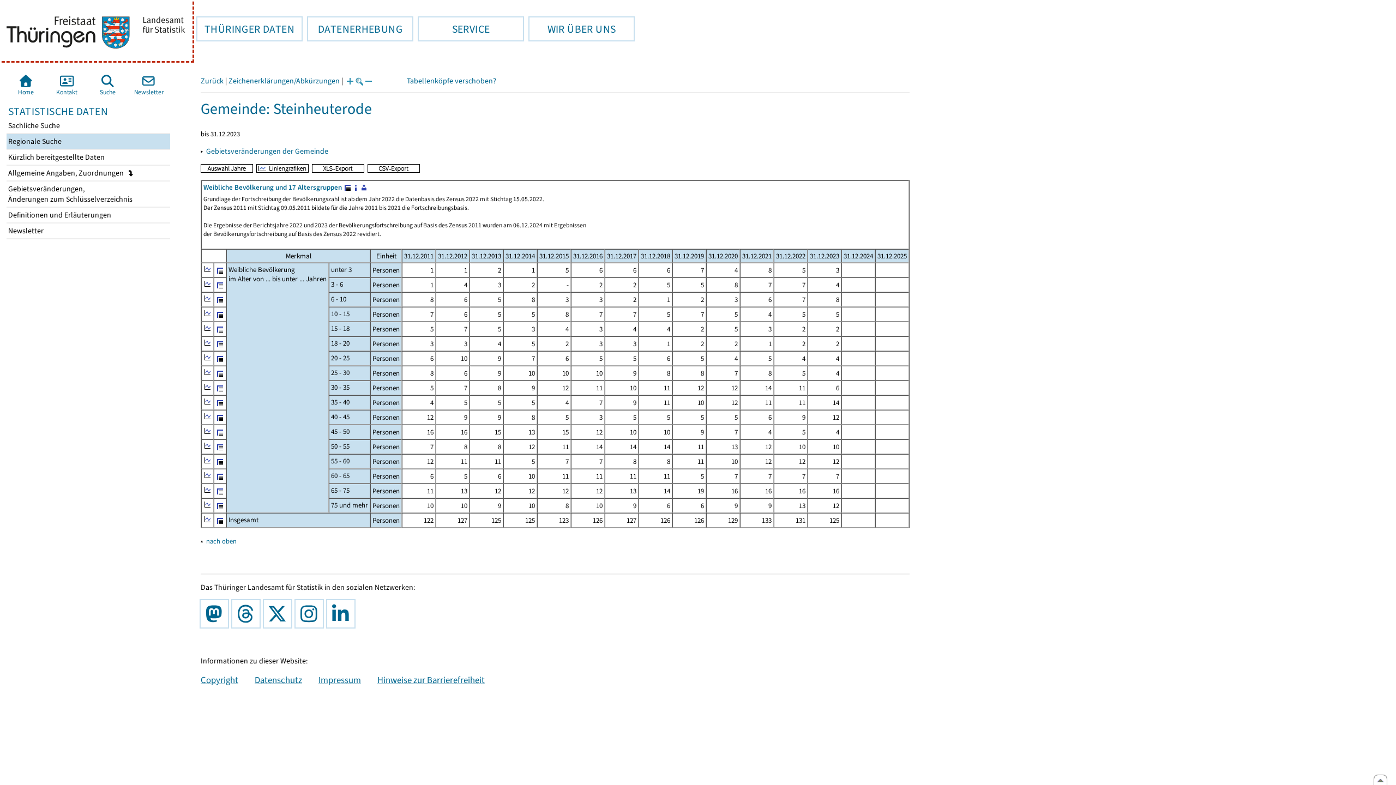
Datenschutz (278, 680)
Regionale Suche (34, 141)
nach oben (221, 541)
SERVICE (454, 29)
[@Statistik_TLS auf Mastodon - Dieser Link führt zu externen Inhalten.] (216, 613)
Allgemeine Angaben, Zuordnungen (67, 173)
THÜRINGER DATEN (245, 29)
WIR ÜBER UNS (572, 29)
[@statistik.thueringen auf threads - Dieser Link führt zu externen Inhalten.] (248, 613)
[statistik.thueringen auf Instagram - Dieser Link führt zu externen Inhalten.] (311, 613)
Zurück (212, 81)
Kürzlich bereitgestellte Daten (56, 157)
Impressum (339, 680)
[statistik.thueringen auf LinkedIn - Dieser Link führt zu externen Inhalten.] (343, 613)
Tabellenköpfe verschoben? (451, 81)
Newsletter (25, 231)
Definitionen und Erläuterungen (59, 215)
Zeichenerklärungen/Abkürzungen (284, 81)
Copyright (219, 680)
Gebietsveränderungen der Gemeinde (267, 151)
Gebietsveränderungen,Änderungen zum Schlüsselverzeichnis (70, 194)
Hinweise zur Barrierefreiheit (431, 680)
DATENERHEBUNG (354, 29)
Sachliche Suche (33, 125)
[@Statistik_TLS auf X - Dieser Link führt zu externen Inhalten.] (280, 613)
